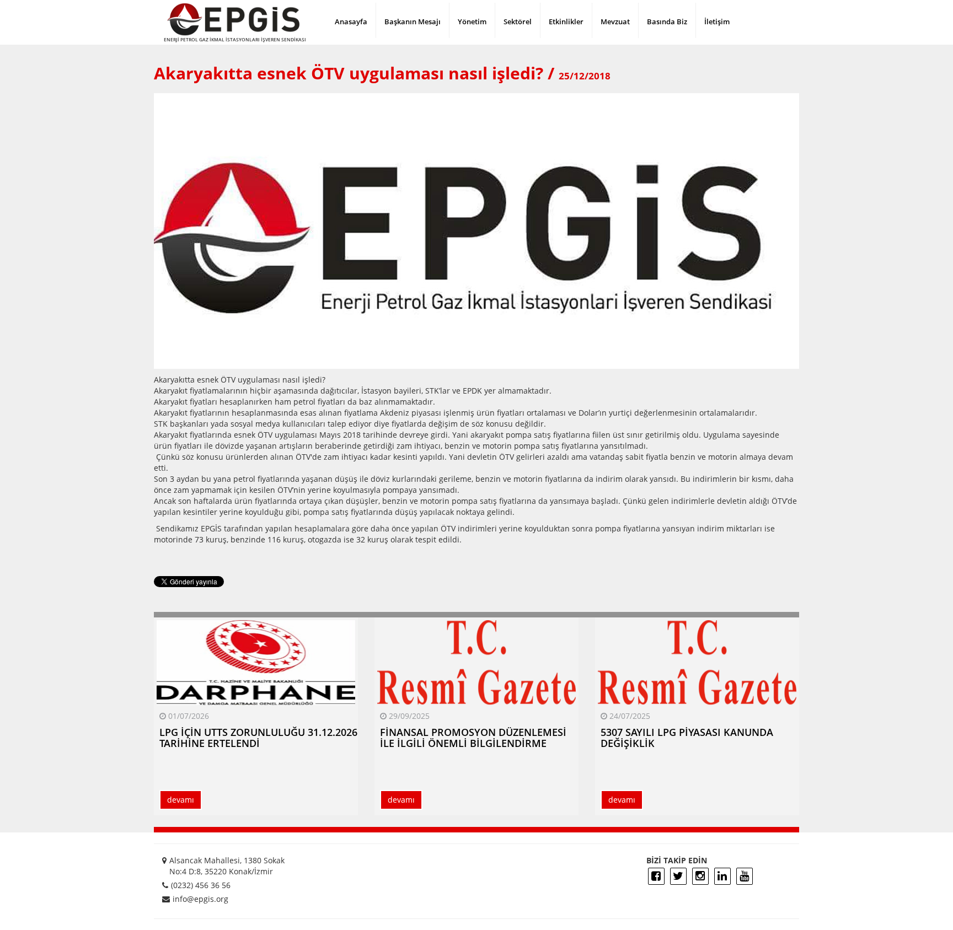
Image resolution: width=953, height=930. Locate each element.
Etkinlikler (566, 21)
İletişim (717, 21)
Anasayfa (351, 21)
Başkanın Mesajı (412, 21)
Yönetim (472, 21)
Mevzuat (615, 21)
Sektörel (518, 21)
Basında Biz (667, 21)
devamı (180, 799)
